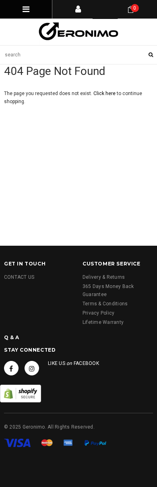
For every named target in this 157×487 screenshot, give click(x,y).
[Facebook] (11, 368)
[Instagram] (32, 368)
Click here (105, 93)
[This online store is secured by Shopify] (20, 393)
